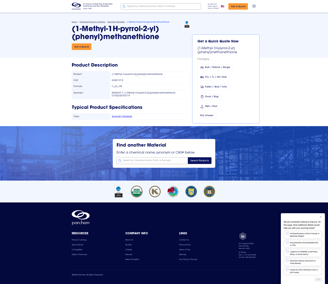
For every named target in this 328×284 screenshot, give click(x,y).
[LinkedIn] (243, 236)
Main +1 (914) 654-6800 (247, 255)
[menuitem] (79, 240)
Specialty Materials (122, 116)
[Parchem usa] (76, 6)
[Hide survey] (320, 216)
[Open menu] (254, 6)
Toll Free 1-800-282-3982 (247, 257)
